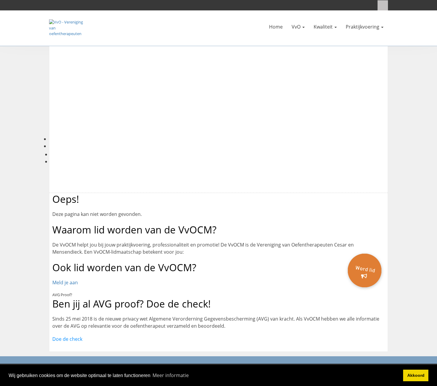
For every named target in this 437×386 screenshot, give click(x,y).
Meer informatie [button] (171, 375)
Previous (40, 98)
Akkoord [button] (416, 375)
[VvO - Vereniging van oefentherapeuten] (67, 27)
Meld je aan (65, 282)
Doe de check (67, 339)
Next (397, 98)
